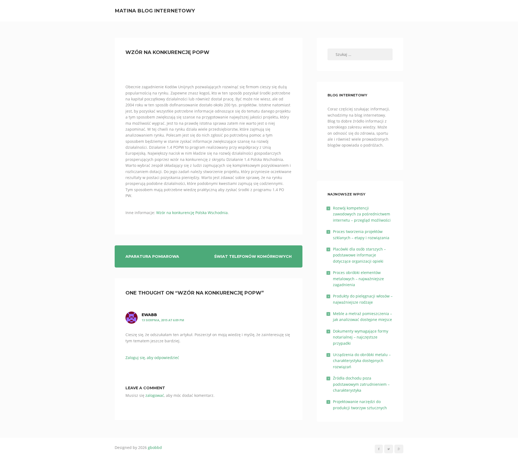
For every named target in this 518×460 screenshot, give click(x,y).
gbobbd (155, 447)
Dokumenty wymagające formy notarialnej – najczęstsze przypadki (360, 337)
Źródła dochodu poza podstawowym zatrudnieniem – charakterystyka (361, 384)
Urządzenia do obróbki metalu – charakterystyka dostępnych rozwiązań (362, 360)
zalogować (154, 395)
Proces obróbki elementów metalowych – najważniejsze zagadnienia (358, 278)
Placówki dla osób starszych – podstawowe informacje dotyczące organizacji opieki (359, 255)
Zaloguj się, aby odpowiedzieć (152, 357)
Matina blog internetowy (155, 11)
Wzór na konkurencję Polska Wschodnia (192, 212)
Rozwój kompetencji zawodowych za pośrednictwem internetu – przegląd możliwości (362, 214)
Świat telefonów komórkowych (253, 256)
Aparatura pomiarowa (152, 256)
